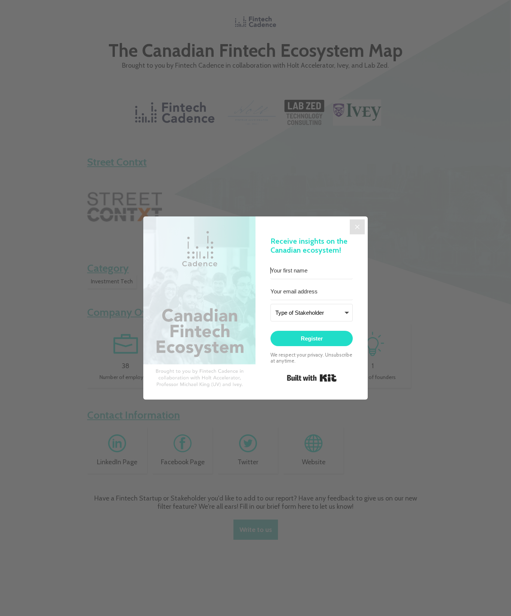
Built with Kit (312, 378)
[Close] (357, 226)
